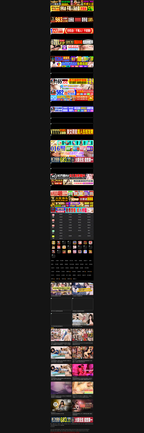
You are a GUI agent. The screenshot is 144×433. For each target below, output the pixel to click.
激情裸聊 (79, 271)
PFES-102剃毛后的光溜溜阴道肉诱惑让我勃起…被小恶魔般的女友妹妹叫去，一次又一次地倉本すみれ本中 (61, 344)
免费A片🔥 (58, 278)
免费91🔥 (53, 278)
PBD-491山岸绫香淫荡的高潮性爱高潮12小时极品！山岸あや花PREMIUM (82, 361)
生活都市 (60, 235)
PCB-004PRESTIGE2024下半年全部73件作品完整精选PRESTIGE (83, 343)
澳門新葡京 (58, 271)
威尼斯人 (52, 260)
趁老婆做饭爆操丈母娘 (56, 295)
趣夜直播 (72, 267)
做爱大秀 (79, 275)
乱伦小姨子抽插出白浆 (77, 326)
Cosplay (79, 216)
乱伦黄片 (62, 267)
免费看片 (74, 275)
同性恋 (89, 233)
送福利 (90, 260)
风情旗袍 (60, 227)
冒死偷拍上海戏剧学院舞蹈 (78, 311)
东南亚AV (89, 219)
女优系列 (70, 225)
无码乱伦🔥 (89, 271)
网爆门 (89, 230)
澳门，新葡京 (68, 275)
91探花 (70, 222)
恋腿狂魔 (88, 225)
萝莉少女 (88, 214)
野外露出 (88, 222)
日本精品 (70, 216)
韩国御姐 (70, 219)
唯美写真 (79, 230)
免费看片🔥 (68, 271)
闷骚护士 (88, 227)
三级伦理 (60, 216)
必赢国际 (61, 264)
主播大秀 (52, 267)
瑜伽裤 (79, 227)
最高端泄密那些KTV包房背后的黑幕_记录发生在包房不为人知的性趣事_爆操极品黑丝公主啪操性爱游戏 (82, 379)
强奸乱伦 (70, 214)
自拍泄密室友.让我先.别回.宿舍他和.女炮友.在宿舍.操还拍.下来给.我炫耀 (61, 361)
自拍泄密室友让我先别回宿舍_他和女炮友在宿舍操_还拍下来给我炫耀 (61, 379)
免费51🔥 (84, 271)
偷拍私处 (67, 267)
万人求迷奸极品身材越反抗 (57, 326)
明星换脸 (70, 227)
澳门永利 (71, 260)
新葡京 (52, 264)
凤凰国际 (66, 264)
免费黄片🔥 (69, 278)
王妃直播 (57, 267)
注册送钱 (80, 260)
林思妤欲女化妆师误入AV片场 (57, 413)
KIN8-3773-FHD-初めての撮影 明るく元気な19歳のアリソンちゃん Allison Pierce (82, 396)
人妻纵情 (79, 235)
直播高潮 (77, 264)
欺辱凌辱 (60, 222)
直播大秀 (84, 275)
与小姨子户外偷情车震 (77, 295)
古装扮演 (60, 225)
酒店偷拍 (90, 264)
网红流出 (79, 222)
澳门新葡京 (87, 267)
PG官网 (57, 260)
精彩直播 (81, 264)
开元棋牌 (61, 260)
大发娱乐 (52, 271)
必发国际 (81, 267)
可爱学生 (79, 225)
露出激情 (70, 230)
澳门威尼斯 (89, 275)
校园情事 (70, 235)
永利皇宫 (63, 271)
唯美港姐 (79, 219)
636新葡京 (74, 271)
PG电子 (76, 260)
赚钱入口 (74, 278)
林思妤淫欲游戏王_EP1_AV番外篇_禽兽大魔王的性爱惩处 (82, 414)
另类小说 (60, 238)
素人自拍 (88, 216)
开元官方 (52, 275)
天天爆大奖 (58, 275)
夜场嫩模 (76, 267)
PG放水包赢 (72, 264)
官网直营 (66, 260)
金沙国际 (63, 275)
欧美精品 (79, 214)
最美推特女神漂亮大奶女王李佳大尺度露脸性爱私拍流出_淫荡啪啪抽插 (61, 396)
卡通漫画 (60, 230)
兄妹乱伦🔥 (64, 278)
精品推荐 (60, 214)
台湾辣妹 (60, 219)
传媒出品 (60, 233)
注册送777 (85, 260)
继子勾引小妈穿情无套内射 (57, 311)
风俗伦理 (88, 235)
